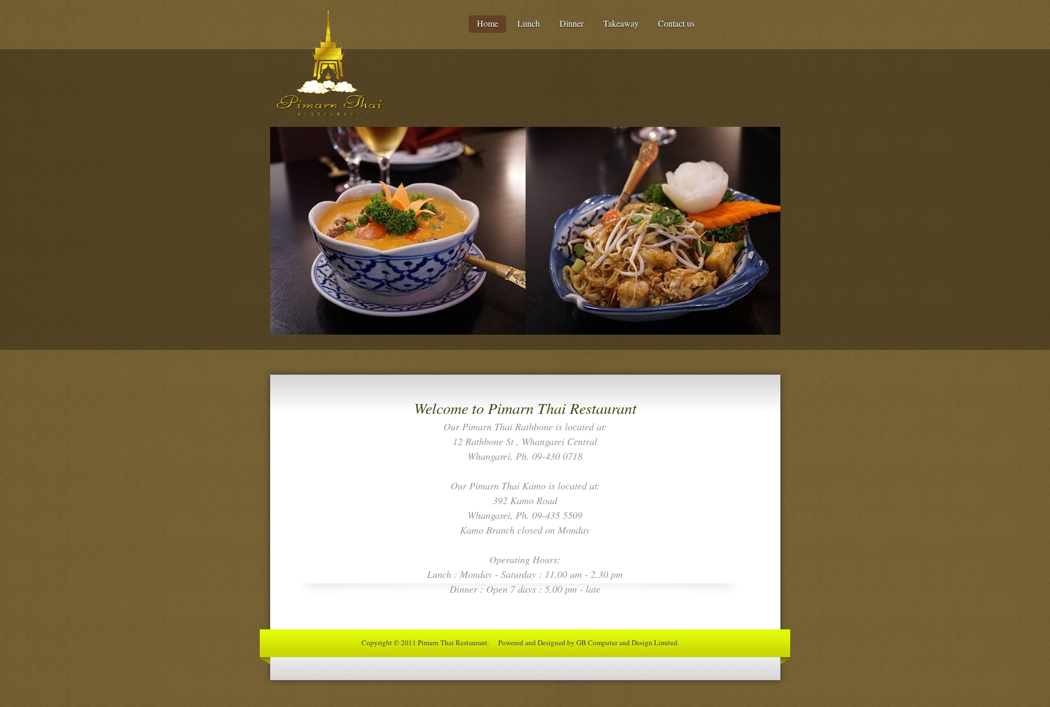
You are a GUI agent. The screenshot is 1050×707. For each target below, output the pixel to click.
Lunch (528, 23)
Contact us (676, 23)
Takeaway (621, 23)
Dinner (571, 23)
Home (487, 23)
